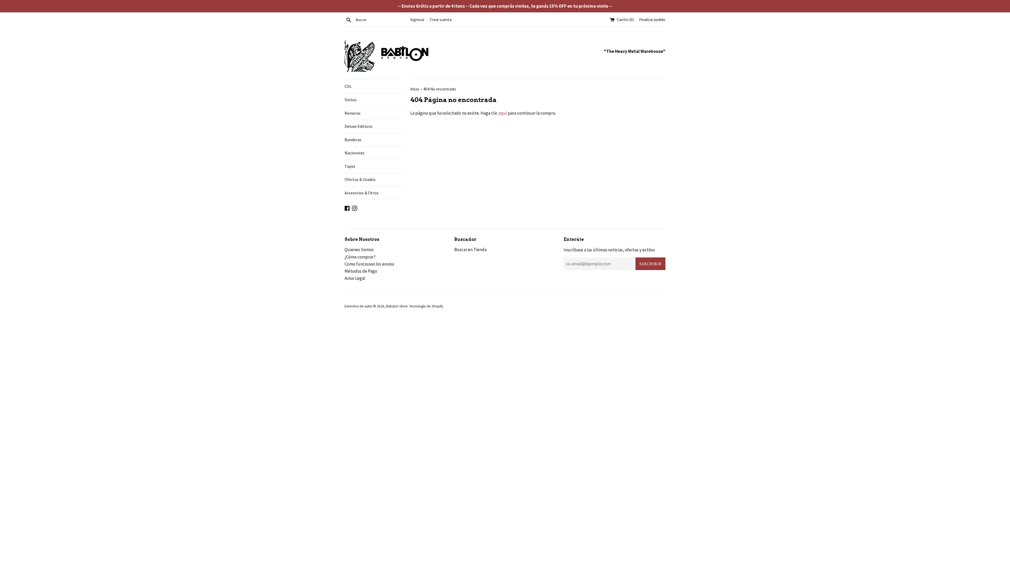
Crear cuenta (441, 19)
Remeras (353, 113)
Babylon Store (397, 306)
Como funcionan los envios (369, 264)
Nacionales (355, 152)
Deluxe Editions (358, 126)
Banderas (353, 139)
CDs (348, 86)
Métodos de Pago (361, 271)
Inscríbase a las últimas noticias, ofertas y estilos (609, 250)
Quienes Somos (359, 249)
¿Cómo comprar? (360, 257)
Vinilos (351, 99)
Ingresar (417, 19)
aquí (502, 113)
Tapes (350, 166)
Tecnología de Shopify (426, 306)
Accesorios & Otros (361, 192)
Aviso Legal (355, 278)
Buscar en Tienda (470, 249)
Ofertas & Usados (360, 179)
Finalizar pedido (652, 19)
